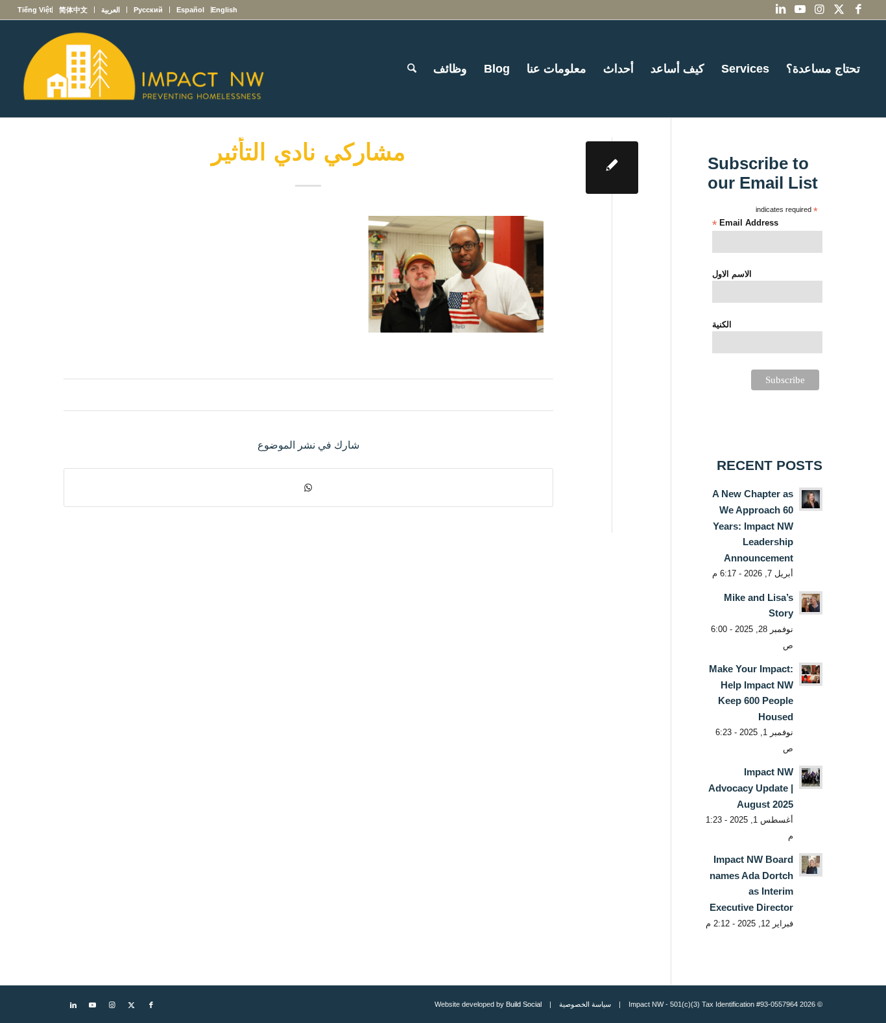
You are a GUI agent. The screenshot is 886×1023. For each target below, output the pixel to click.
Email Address (745, 223)
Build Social (524, 1004)
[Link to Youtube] (800, 9)
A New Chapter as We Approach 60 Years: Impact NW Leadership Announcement (752, 525)
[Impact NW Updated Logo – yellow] (143, 68)
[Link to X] (839, 9)
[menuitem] (224, 9)
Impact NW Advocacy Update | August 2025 (750, 787)
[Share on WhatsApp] (308, 487)
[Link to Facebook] (858, 9)
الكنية (722, 324)
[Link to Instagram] (820, 9)
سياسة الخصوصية (585, 1004)
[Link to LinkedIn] (781, 9)
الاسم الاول (732, 274)
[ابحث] (412, 68)
